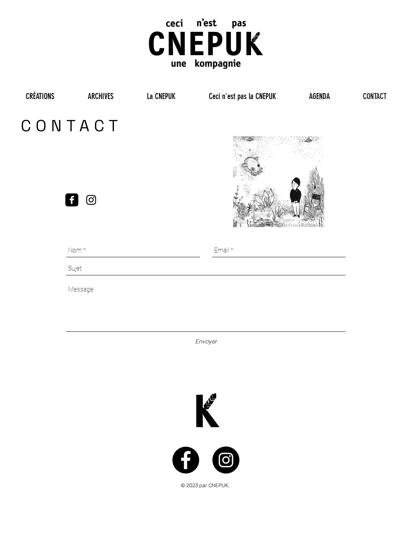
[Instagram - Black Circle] (225, 460)
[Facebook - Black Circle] (185, 460)
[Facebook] (71, 200)
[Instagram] (91, 200)
